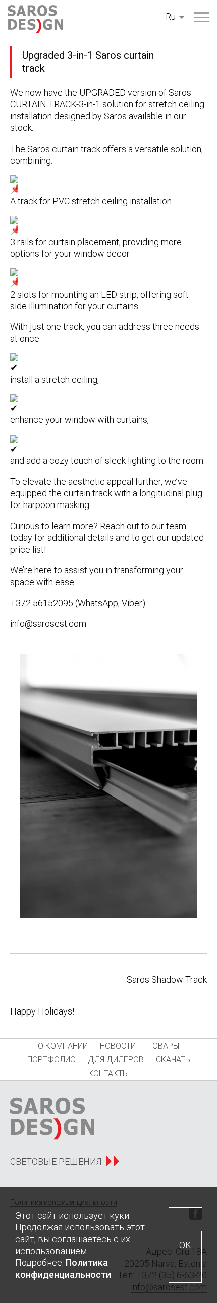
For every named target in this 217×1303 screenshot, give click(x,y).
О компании (63, 1046)
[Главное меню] (201, 17)
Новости (118, 1046)
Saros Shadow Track (167, 979)
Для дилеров (116, 1059)
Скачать (173, 1059)
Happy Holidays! (42, 1011)
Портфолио (51, 1059)
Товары (163, 1046)
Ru (171, 16)
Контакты (108, 1073)
